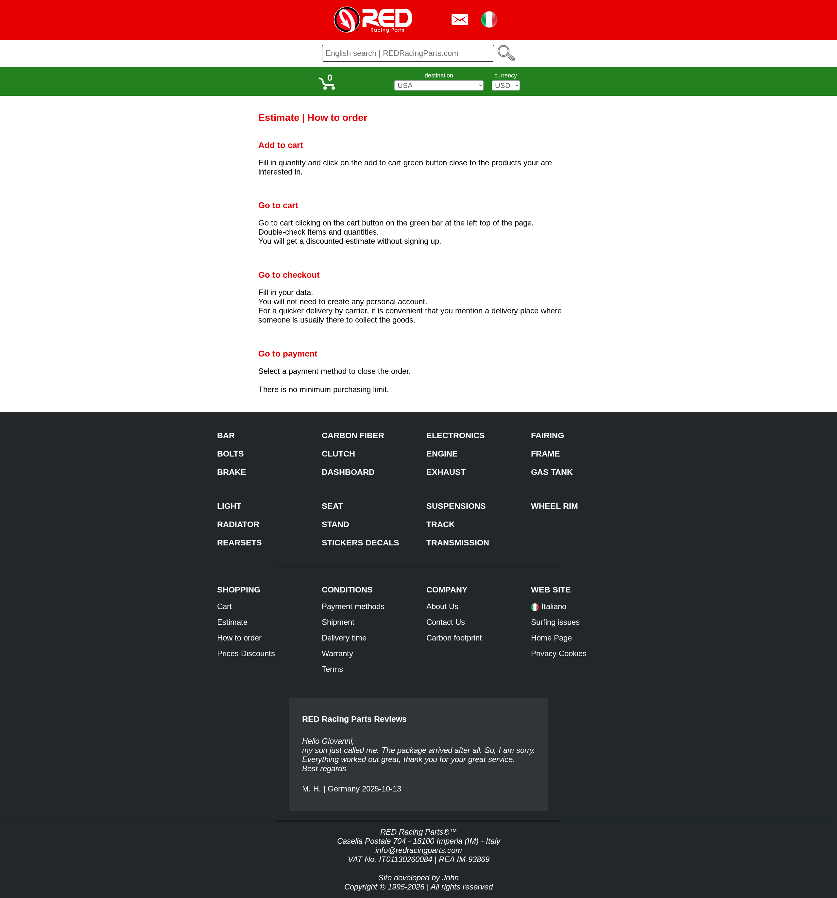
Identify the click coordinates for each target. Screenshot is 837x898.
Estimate (232, 622)
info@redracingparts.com (418, 850)
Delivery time (344, 637)
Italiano (553, 606)
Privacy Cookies (559, 653)
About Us (442, 606)
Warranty (337, 653)
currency (505, 75)
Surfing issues (555, 622)
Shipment (338, 622)
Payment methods (353, 606)
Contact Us (445, 622)
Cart (224, 606)
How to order (239, 637)
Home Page (551, 637)
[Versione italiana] (535, 609)
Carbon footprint (454, 637)
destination (439, 75)
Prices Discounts (246, 653)
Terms (332, 669)
